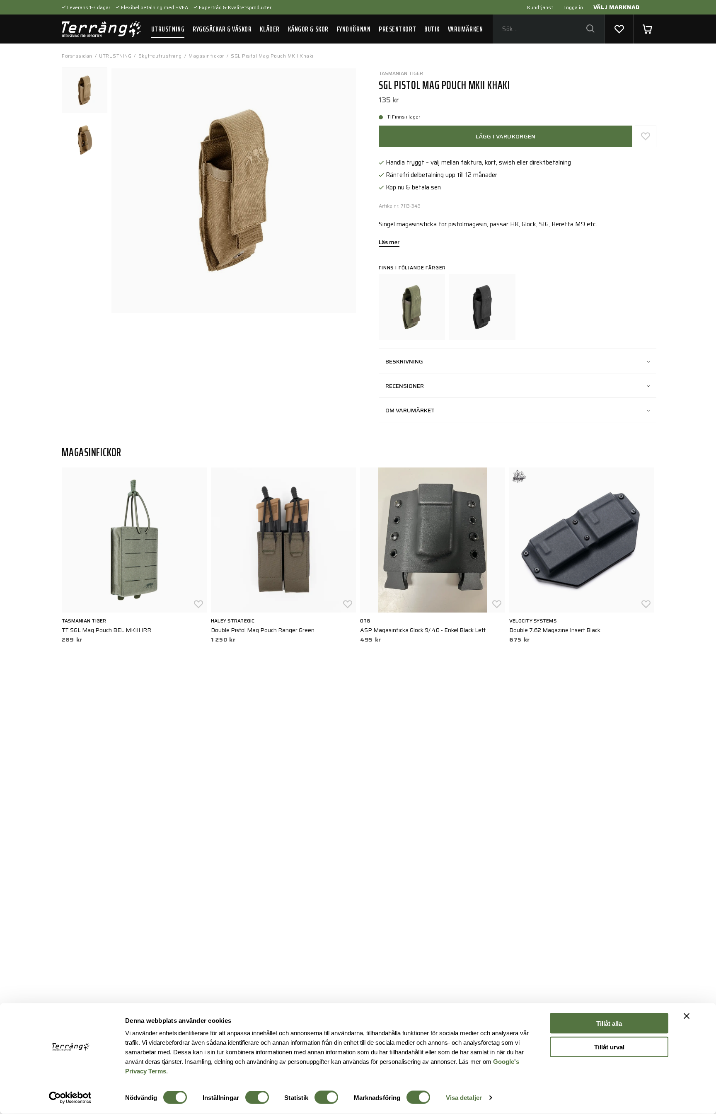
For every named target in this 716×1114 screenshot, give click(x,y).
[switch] (257, 1097)
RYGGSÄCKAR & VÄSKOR (222, 29)
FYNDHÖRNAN (353, 29)
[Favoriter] (619, 29)
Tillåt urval (609, 1046)
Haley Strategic (233, 621)
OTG (365, 621)
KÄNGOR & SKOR (308, 29)
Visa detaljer (464, 1097)
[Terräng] (101, 29)
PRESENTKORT (397, 29)
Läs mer (389, 243)
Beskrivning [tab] (404, 361)
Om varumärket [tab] (410, 410)
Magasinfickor (206, 56)
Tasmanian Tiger (401, 73)
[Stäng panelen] (686, 1016)
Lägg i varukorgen (506, 136)
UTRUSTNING (167, 29)
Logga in (573, 7)
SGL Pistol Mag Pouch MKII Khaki (272, 56)
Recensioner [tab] (404, 385)
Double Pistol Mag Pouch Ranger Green (262, 629)
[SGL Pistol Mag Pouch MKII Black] (482, 307)
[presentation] (84, 90)
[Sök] (590, 29)
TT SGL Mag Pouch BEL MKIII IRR (106, 629)
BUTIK (432, 29)
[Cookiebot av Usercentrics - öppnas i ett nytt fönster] (70, 1098)
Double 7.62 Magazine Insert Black (554, 629)
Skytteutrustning (160, 56)
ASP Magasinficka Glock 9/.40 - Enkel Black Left (423, 629)
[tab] (84, 90)
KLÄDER (269, 29)
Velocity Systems (532, 621)
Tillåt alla (609, 1023)
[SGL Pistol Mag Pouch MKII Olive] (412, 307)
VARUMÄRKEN (465, 29)
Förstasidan (77, 56)
